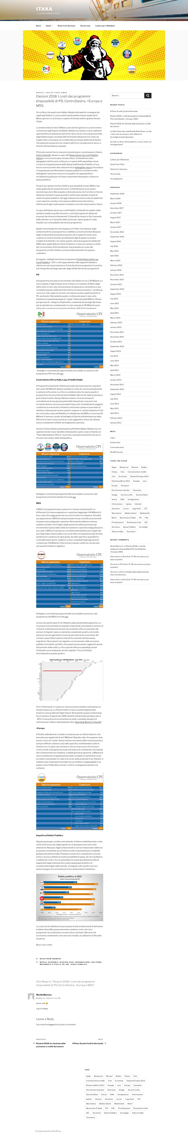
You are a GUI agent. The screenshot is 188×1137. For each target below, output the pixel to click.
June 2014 (114, 361)
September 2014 (117, 346)
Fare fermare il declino (121, 490)
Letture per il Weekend (105, 26)
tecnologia (143, 527)
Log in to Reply (42, 1008)
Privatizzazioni (118, 522)
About (48, 26)
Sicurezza (116, 527)
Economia (53, 962)
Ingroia (128, 504)
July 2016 (114, 246)
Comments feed (117, 447)
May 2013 (114, 408)
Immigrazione (133, 499)
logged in (52, 1024)
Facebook (125, 485)
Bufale (43, 962)
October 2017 (116, 213)
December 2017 (117, 208)
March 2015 (115, 318)
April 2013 (114, 413)
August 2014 (115, 351)
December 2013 (117, 384)
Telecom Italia (117, 531)
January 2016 (115, 270)
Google (114, 495)
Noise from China (117, 164)
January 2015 (115, 327)
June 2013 (114, 404)
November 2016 (117, 232)
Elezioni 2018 (67, 962)
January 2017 (115, 227)
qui (61, 373)
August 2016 (115, 241)
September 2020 (117, 194)
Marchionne (116, 513)
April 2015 (114, 313)
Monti (114, 518)
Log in (112, 438)
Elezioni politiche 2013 (121, 481)
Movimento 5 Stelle (50, 964)
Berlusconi (124, 467)
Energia (136, 481)
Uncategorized (116, 179)
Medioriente (145, 513)
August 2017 (115, 217)
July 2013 (114, 399)
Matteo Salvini (131, 513)
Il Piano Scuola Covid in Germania (124, 111)
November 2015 (117, 279)
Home (38, 26)
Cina (122, 472)
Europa (115, 485)
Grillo (122, 499)
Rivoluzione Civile (134, 522)
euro (145, 481)
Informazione (82, 962)
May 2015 (114, 308)
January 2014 (115, 380)
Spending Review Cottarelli (88, 722)
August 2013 (115, 394)
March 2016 (115, 260)
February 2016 (116, 265)
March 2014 (115, 375)
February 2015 (116, 322)
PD (63, 964)
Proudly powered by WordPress (48, 1131)
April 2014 (114, 370)
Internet (138, 504)
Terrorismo (130, 531)
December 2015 (117, 275)
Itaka (44, 9)
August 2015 (115, 294)
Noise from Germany (66, 26)
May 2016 (114, 251)
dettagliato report (83, 167)
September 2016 (117, 237)
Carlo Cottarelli (43, 155)
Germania (137, 490)
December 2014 (117, 332)
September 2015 (117, 289)
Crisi (113, 476)
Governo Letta (126, 495)
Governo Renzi (142, 495)
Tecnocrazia (85, 26)
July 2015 (114, 299)
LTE (145, 508)
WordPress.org (116, 452)
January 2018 (115, 203)
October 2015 (116, 284)
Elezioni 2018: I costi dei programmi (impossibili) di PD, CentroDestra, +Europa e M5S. (128, 549)
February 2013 (116, 418)
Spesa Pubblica (79, 964)
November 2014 (117, 337)
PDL (68, 964)
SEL (146, 522)
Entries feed (115, 442)
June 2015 (114, 303)
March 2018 (115, 198)
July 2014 (114, 356)
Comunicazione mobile (137, 472)
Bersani (135, 467)
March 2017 (115, 222)
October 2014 (116, 342)
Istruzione (116, 508)
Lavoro (126, 508)
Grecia (114, 499)
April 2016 (114, 256)
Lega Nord (96, 962)
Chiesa (114, 472)
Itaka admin (60, 93)
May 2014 (114, 365)
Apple (114, 467)
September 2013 (117, 389)
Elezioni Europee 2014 (139, 476)
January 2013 (115, 423)
